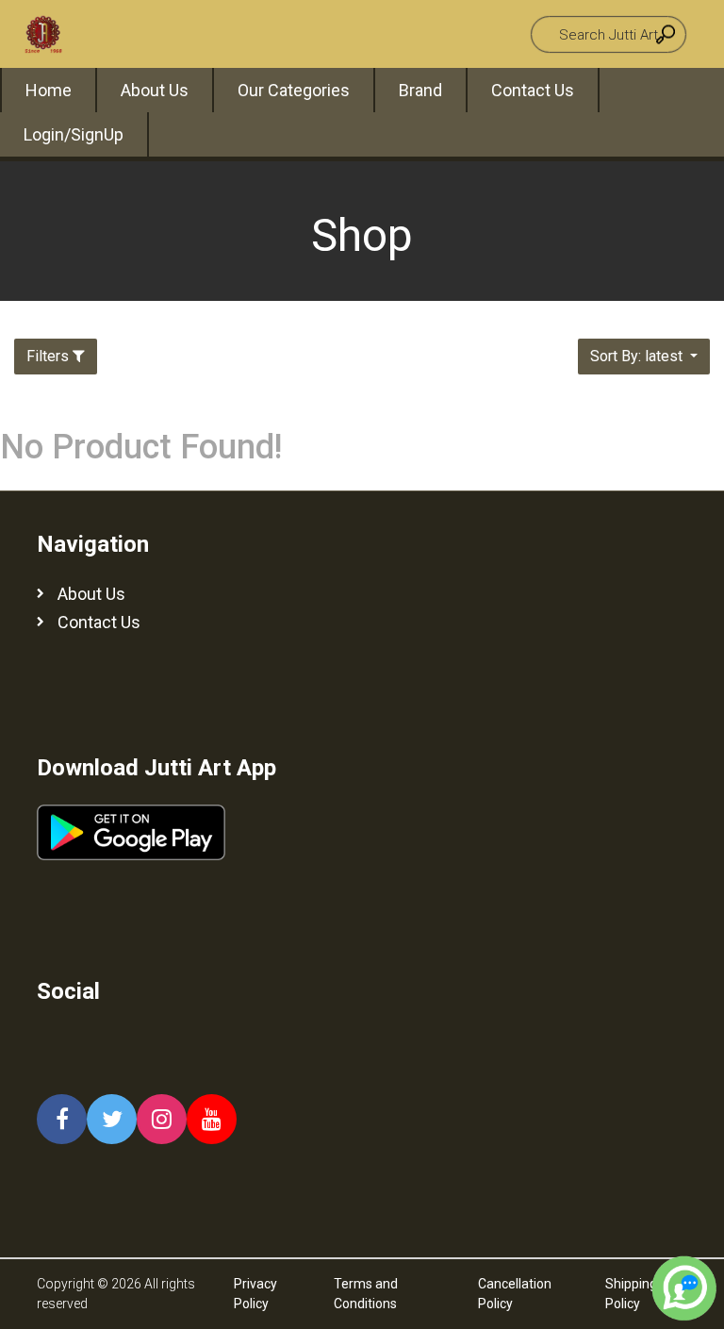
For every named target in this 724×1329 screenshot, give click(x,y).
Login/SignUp (73, 134)
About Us (155, 90)
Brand (420, 90)
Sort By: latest (638, 356)
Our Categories (294, 90)
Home (48, 90)
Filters (47, 356)
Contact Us (532, 90)
